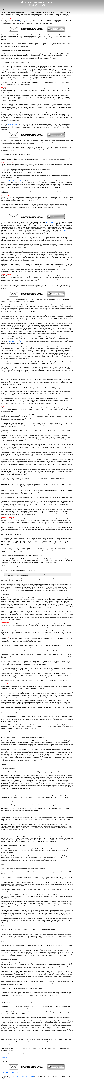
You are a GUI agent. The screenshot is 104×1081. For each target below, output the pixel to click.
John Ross (4, 1057)
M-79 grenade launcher (25, 20)
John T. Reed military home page (10, 1072)
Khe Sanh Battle (68, 230)
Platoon (22, 181)
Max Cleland (33, 211)
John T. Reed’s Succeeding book (25, 1076)
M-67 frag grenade (13, 124)
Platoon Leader (12, 181)
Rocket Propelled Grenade (15, 341)
